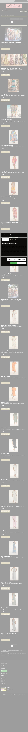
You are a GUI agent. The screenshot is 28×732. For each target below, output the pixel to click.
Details (11, 239)
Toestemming (5, 239)
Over (16, 239)
